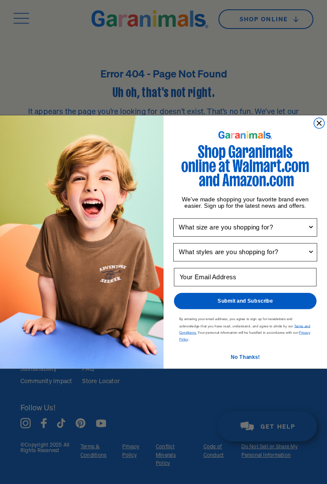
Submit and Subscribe (245, 301)
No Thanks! (245, 357)
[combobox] (243, 227)
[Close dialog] (319, 123)
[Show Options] (311, 227)
